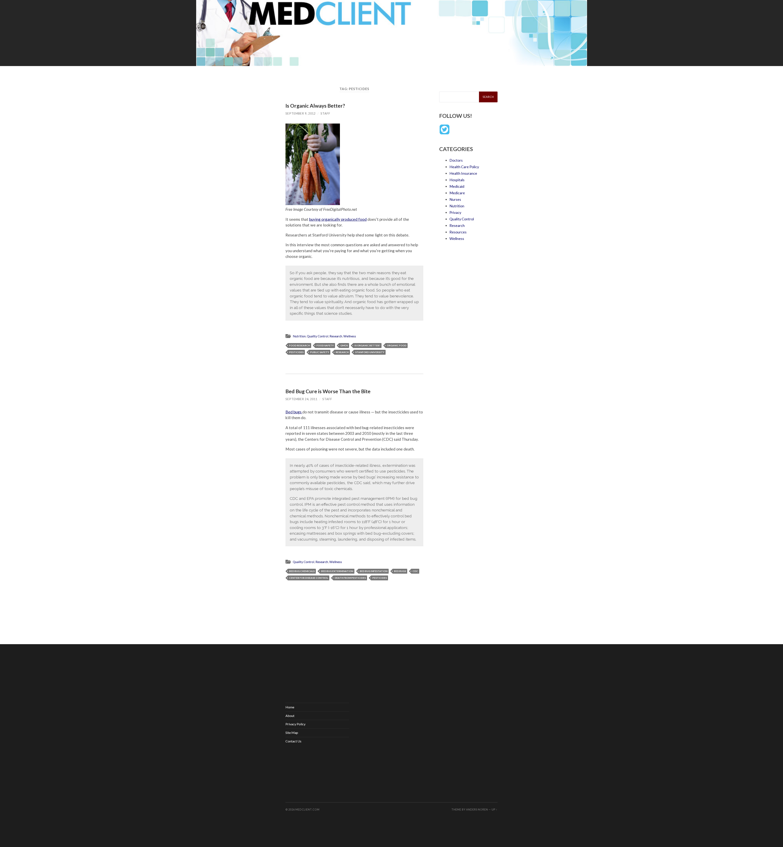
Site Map (291, 732)
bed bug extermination (337, 571)
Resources (458, 232)
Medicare (457, 193)
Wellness (349, 336)
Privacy (455, 212)
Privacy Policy (295, 724)
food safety (325, 345)
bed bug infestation (373, 571)
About (289, 716)
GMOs (344, 345)
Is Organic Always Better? (315, 106)
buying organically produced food (338, 219)
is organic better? (367, 345)
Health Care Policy (464, 167)
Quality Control (317, 336)
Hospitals (456, 180)
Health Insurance (463, 173)
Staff (325, 113)
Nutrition (299, 336)
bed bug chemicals (302, 571)
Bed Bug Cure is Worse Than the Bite (327, 391)
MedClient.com (307, 809)
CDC (415, 571)
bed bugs (400, 571)
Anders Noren (477, 809)
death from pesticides (350, 577)
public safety (319, 352)
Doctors (456, 160)
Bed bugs (293, 412)
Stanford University (369, 352)
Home (289, 707)
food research (299, 345)
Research (336, 336)
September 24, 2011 (301, 399)
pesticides (296, 352)
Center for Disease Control (308, 577)
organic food (396, 345)
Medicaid (456, 186)
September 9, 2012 (300, 113)
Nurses (455, 199)
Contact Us (293, 741)
